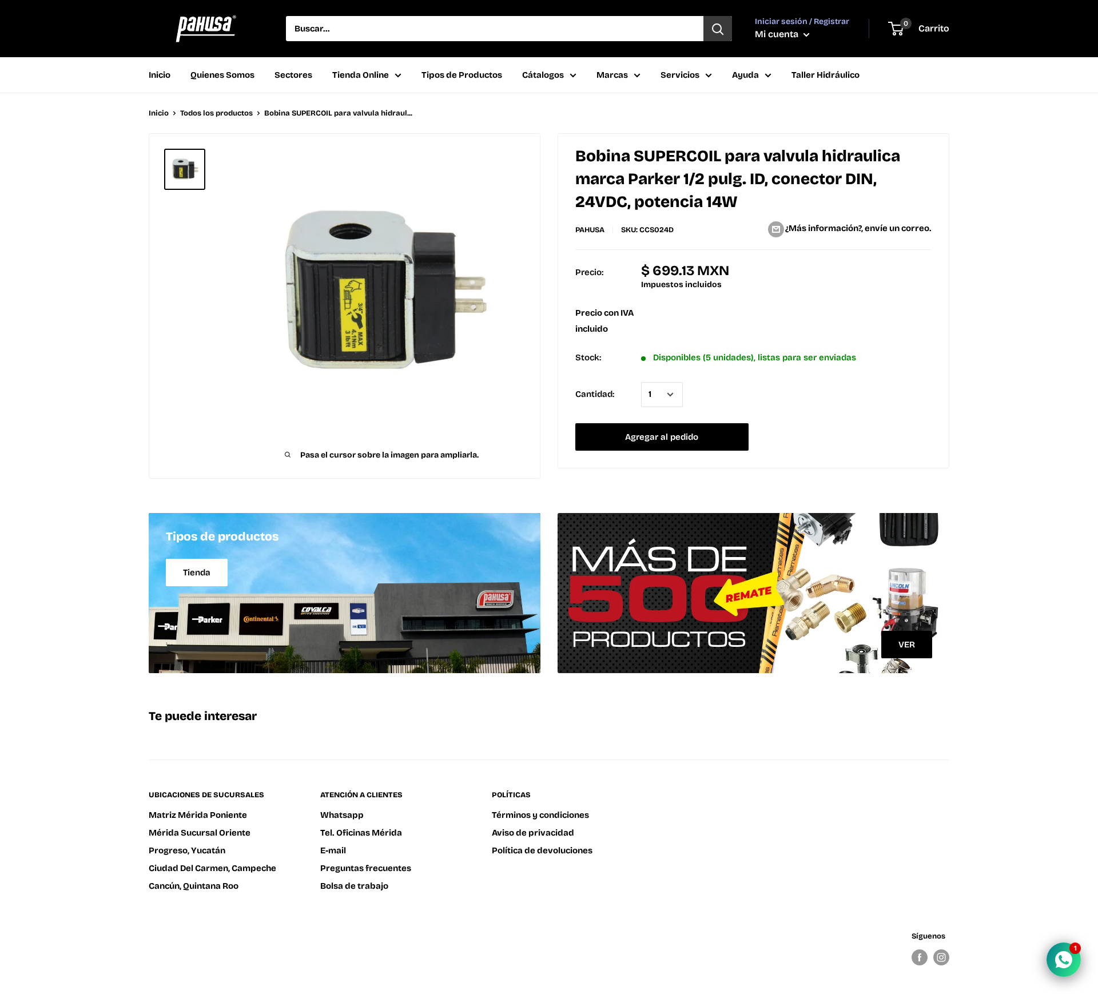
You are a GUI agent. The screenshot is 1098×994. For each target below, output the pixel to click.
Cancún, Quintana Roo (193, 886)
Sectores (293, 75)
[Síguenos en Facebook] (920, 957)
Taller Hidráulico (825, 75)
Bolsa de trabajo (354, 886)
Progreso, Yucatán (187, 850)
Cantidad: (594, 394)
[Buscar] (717, 28)
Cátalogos (543, 75)
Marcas (612, 75)
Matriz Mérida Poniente (198, 815)
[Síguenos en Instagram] (941, 957)
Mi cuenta (778, 34)
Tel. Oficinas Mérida (361, 833)
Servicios (680, 75)
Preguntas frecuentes (365, 868)
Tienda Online (360, 75)
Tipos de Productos (461, 75)
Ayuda (745, 75)
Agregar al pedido (661, 437)
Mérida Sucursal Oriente (199, 833)
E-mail (333, 850)
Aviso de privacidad (533, 833)
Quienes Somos (222, 75)
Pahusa (589, 229)
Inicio (159, 75)
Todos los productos (216, 113)
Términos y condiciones (540, 815)
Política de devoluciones (542, 850)
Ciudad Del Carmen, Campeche (212, 868)
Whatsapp (342, 815)
